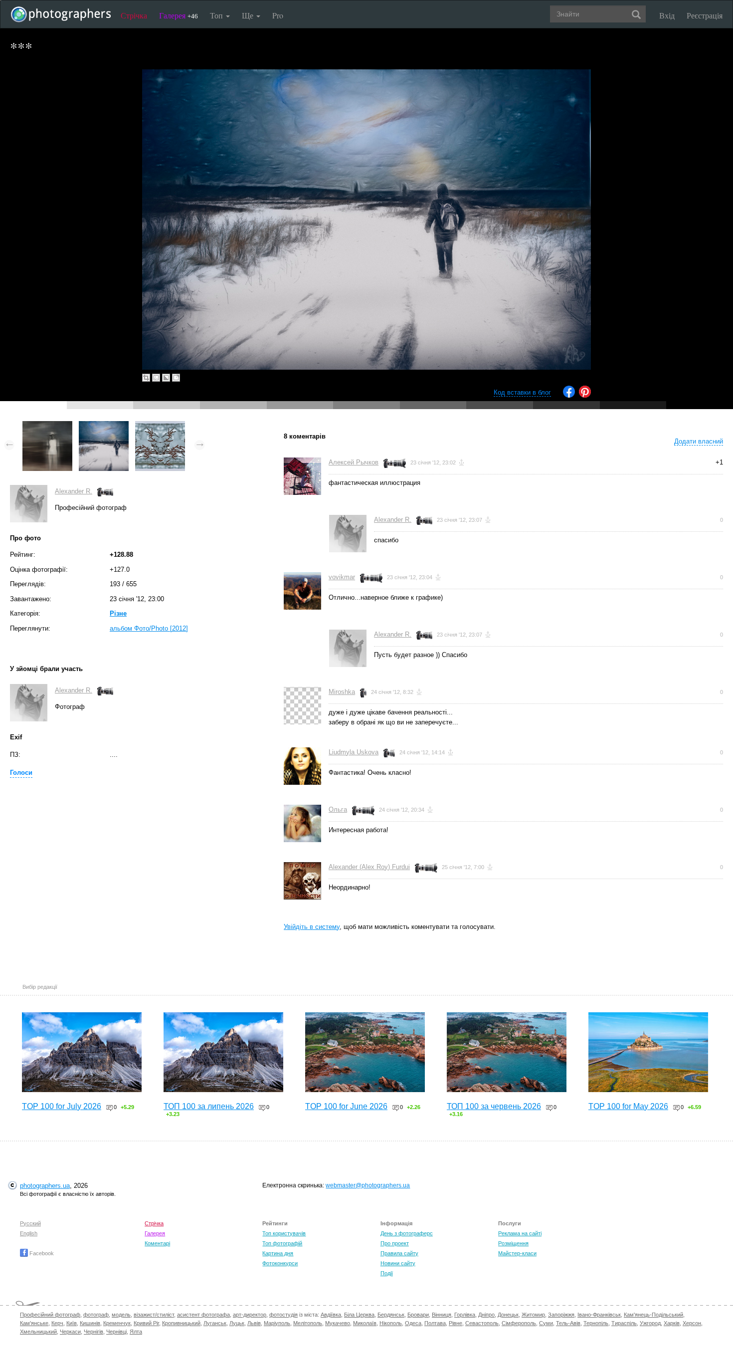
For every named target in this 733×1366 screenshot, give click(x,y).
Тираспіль (624, 1323)
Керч (57, 1323)
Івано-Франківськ (599, 1315)
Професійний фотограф (50, 1315)
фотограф (96, 1315)
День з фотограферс (406, 1233)
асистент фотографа (203, 1315)
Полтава (435, 1323)
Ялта (136, 1332)
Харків (672, 1323)
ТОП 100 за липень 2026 (209, 1106)
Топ (217, 15)
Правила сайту (399, 1253)
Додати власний (698, 441)
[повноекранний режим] (176, 378)
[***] (104, 426)
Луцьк (236, 1323)
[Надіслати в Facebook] (569, 395)
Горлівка (464, 1315)
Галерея (178, 15)
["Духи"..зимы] (160, 426)
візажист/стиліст (154, 1315)
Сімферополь (519, 1323)
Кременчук (117, 1323)
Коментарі (157, 1243)
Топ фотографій (282, 1243)
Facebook (41, 1253)
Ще (248, 15)
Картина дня (277, 1253)
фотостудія (283, 1315)
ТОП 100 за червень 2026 (494, 1106)
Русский (30, 1223)
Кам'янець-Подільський (653, 1315)
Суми (546, 1323)
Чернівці (116, 1332)
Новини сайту (397, 1263)
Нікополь (390, 1323)
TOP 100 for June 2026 (346, 1106)
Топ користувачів (284, 1233)
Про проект (394, 1243)
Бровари (418, 1315)
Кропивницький (181, 1323)
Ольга (338, 809)
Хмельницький (38, 1332)
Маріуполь (277, 1323)
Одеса (413, 1323)
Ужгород (650, 1323)
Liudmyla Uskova (353, 752)
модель (121, 1315)
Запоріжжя (561, 1315)
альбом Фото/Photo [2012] (149, 628)
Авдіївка (331, 1315)
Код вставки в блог (522, 392)
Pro (277, 15)
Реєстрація (705, 15)
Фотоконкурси (280, 1263)
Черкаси (70, 1332)
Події (386, 1273)
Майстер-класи (517, 1253)
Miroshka (342, 691)
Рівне (455, 1323)
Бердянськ (390, 1315)
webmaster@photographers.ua (368, 1185)
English (28, 1233)
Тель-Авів (568, 1323)
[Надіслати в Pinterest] (585, 395)
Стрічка (134, 15)
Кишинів (90, 1323)
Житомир (533, 1315)
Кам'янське (34, 1323)
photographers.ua (45, 1185)
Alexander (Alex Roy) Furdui (369, 867)
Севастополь (482, 1323)
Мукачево (337, 1323)
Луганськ (214, 1323)
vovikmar (342, 577)
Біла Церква (359, 1315)
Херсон (692, 1323)
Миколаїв (364, 1323)
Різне (118, 613)
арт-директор (249, 1315)
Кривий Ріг (146, 1323)
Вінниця (441, 1315)
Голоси (21, 772)
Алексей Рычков (353, 462)
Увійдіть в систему (312, 926)
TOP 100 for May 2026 (628, 1106)
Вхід (667, 15)
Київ (71, 1323)
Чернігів (93, 1332)
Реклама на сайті (520, 1233)
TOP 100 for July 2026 (61, 1106)
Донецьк (508, 1315)
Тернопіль (595, 1323)
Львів (254, 1323)
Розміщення (513, 1243)
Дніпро (486, 1315)
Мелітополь (307, 1323)
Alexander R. (73, 491)
